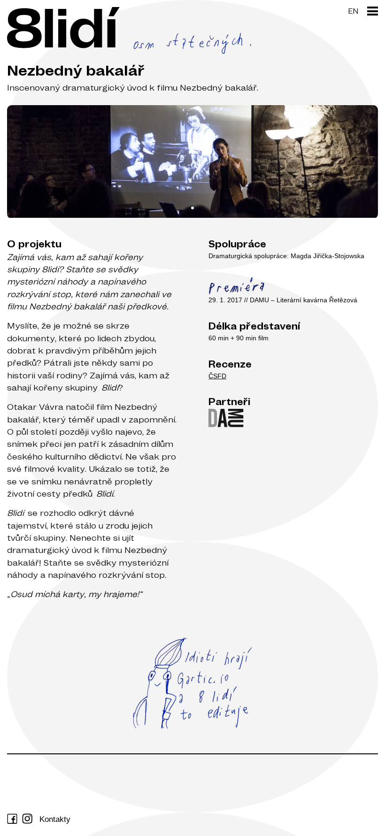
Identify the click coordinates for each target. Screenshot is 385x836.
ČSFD (217, 376)
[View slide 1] (192, 162)
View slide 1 (192, 208)
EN (353, 11)
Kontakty (54, 819)
